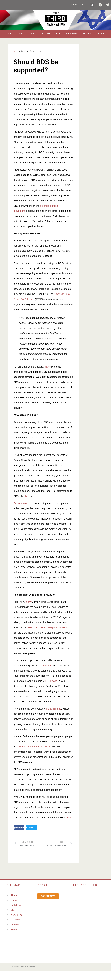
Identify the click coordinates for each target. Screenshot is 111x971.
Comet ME (46, 665)
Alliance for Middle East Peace (34, 746)
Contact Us (77, 4)
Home (9, 34)
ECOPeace (51, 681)
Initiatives (45, 34)
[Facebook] (100, 4)
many (48, 366)
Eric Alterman (21, 503)
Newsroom (71, 34)
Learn (32, 34)
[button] (92, 5)
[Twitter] (107, 4)
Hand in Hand (53, 708)
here (27, 496)
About (20, 34)
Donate (100, 34)
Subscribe (87, 34)
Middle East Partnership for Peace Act (48, 627)
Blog (58, 34)
